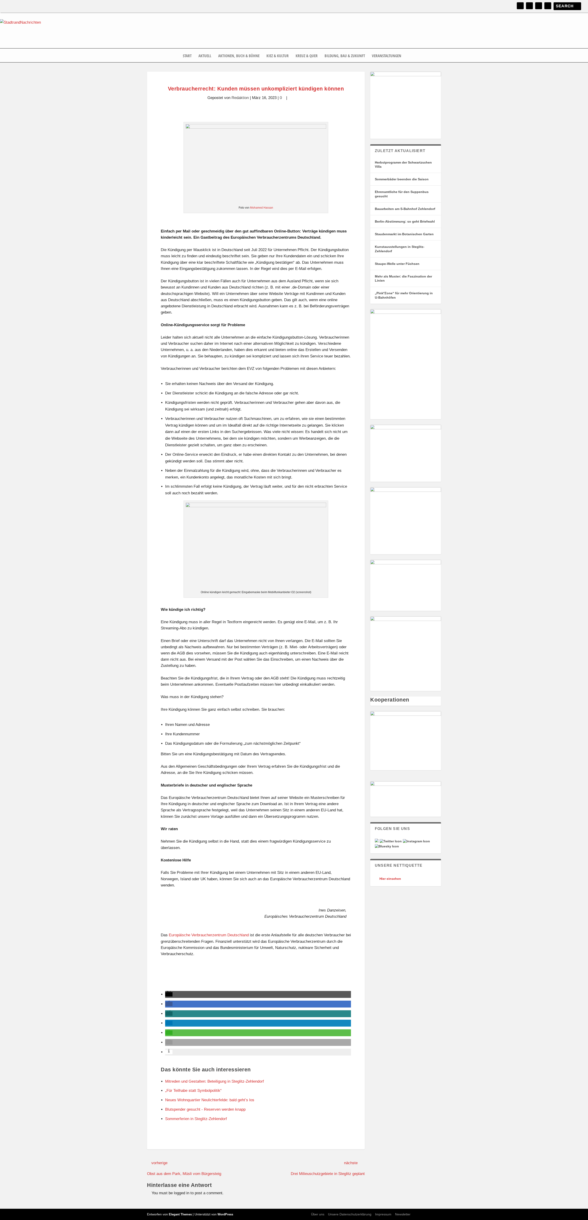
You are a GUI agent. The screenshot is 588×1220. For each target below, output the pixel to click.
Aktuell (204, 56)
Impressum (383, 1214)
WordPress (225, 1214)
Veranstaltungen (386, 56)
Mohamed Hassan (261, 207)
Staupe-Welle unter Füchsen (397, 264)
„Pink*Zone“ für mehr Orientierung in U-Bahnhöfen (404, 295)
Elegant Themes (180, 1214)
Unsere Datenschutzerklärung (349, 1214)
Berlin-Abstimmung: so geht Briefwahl (405, 221)
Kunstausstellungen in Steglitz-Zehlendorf (399, 249)
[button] (168, 994)
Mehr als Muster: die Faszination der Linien (403, 278)
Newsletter (402, 1214)
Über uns (317, 1214)
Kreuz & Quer (307, 56)
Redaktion (240, 98)
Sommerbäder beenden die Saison (402, 179)
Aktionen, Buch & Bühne (239, 56)
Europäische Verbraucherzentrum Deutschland (209, 935)
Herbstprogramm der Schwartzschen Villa (403, 164)
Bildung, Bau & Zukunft (345, 56)
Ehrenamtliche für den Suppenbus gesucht (402, 194)
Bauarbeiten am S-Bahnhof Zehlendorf (405, 209)
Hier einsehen (390, 878)
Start (187, 56)
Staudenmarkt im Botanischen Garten (404, 234)
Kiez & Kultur (277, 56)
